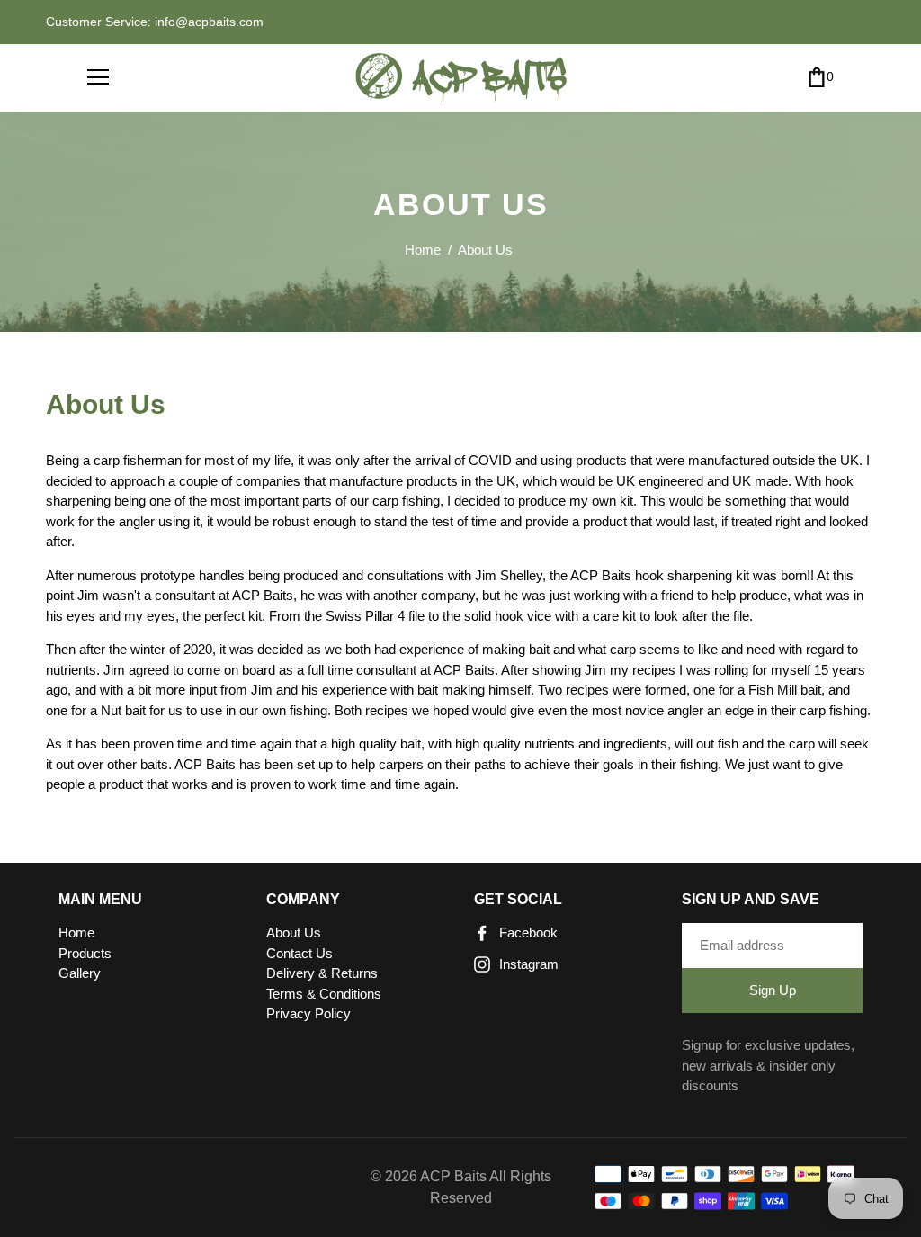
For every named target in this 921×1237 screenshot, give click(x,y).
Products (85, 953)
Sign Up (772, 990)
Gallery (79, 973)
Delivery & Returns (322, 973)
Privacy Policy (308, 1013)
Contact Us (299, 953)
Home (423, 249)
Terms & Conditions (323, 993)
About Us (293, 932)
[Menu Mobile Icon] (98, 77)
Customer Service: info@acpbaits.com (155, 21)
